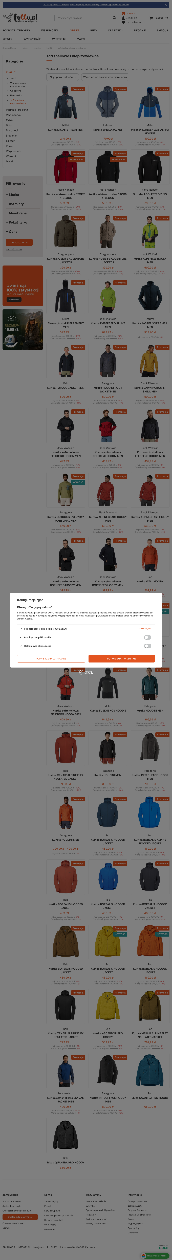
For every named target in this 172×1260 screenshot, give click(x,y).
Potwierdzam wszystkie (121, 658)
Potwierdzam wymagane (51, 658)
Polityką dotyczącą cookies (93, 612)
